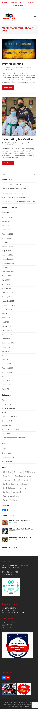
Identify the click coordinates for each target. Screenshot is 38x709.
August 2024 (7, 276)
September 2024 (8, 272)
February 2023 (7, 330)
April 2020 (6, 381)
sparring (23, 488)
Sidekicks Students (10, 488)
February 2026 (7, 234)
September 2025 (8, 246)
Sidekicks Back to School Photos (14, 189)
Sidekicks (24, 484)
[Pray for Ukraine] (19, 49)
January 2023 (7, 334)
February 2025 (7, 255)
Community (18, 472)
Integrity (17, 480)
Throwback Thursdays (10, 429)
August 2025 (7, 251)
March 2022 (6, 364)
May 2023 (5, 322)
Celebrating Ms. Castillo (17, 139)
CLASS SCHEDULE (8, 623)
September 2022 (8, 343)
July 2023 (5, 314)
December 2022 (8, 339)
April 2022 (6, 360)
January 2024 (7, 297)
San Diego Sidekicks (9, 417)
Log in (4, 449)
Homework (7, 480)
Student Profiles (8, 421)
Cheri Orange (19, 67)
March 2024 (6, 288)
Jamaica (26, 480)
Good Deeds (7, 476)
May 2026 (5, 226)
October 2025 (7, 242)
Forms (4, 400)
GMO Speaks (6, 404)
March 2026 (6, 230)
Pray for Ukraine (12, 63)
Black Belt (7, 472)
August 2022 (7, 347)
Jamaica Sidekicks (8, 408)
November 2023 (8, 301)
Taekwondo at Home (11, 496)
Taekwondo (6, 425)
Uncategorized (7, 433)
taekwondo (17, 492)
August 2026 (7, 217)
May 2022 (5, 355)
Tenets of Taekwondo (11, 500)
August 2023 (7, 309)
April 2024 (6, 284)
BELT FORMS (7, 625)
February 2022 (7, 368)
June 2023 (6, 318)
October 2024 (7, 267)
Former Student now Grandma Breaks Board (18, 201)
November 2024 (8, 263)
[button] (35, 16)
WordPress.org (7, 461)
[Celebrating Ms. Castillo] (19, 116)
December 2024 (8, 259)
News (30, 67)
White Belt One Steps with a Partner (15, 197)
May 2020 (5, 376)
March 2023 (6, 326)
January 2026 (7, 238)
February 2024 (7, 293)
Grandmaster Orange (23, 476)
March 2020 (6, 385)
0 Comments (8, 69)
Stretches (6, 492)
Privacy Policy (25, 706)
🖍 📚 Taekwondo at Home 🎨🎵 (14, 438)
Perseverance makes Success (13, 193)
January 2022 (7, 372)
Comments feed (8, 457)
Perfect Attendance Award (12, 184)
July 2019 (5, 389)
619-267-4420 (7, 574)
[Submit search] (34, 174)
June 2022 (6, 351)
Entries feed (6, 453)
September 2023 (8, 305)
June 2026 (6, 221)
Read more (8, 87)
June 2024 (6, 280)
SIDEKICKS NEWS (8, 627)
